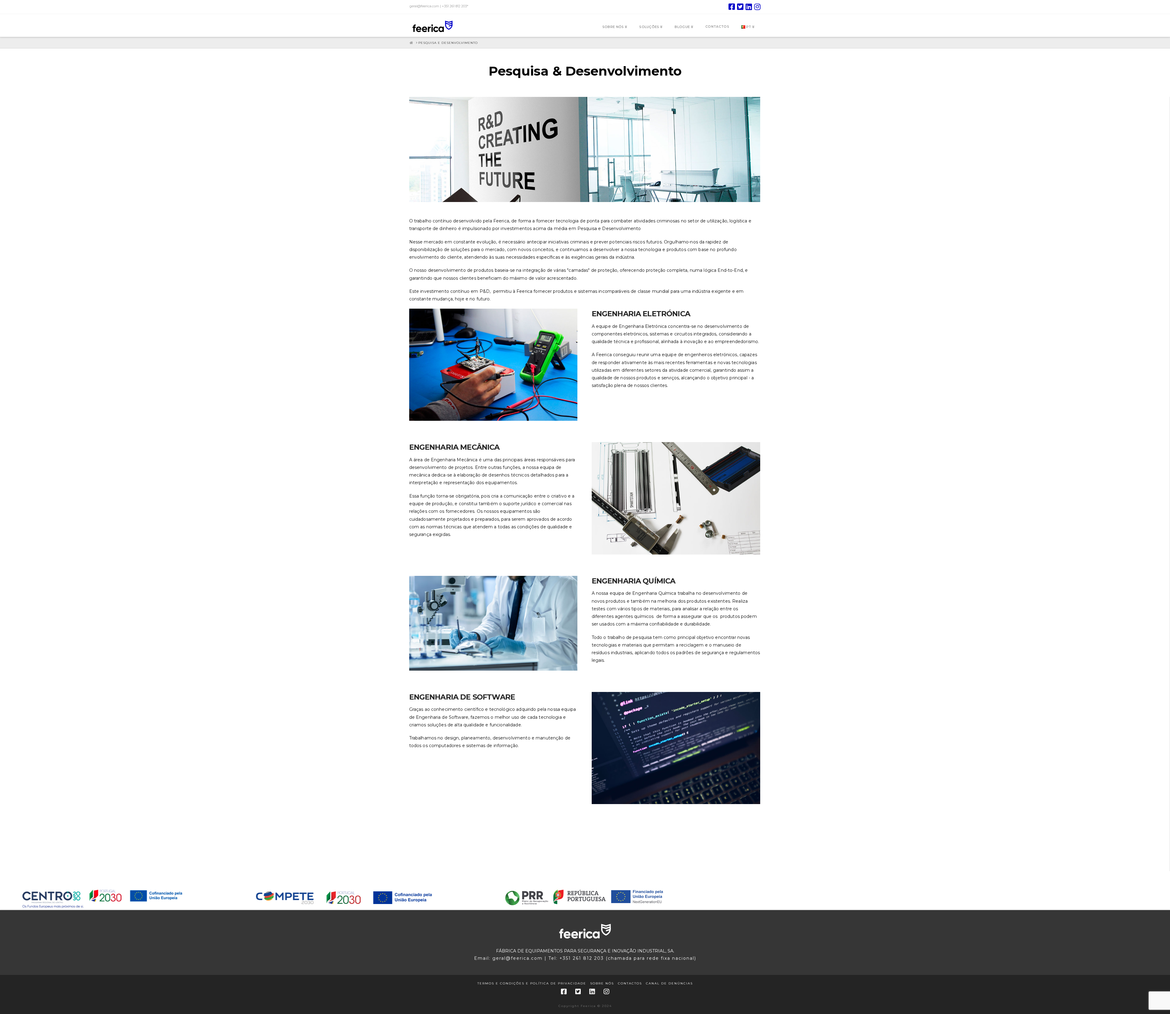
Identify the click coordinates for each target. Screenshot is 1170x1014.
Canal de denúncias (669, 983)
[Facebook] (732, 6)
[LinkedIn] (749, 6)
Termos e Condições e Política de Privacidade (531, 983)
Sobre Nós (602, 983)
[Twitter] (740, 6)
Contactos (630, 983)
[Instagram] (757, 6)
